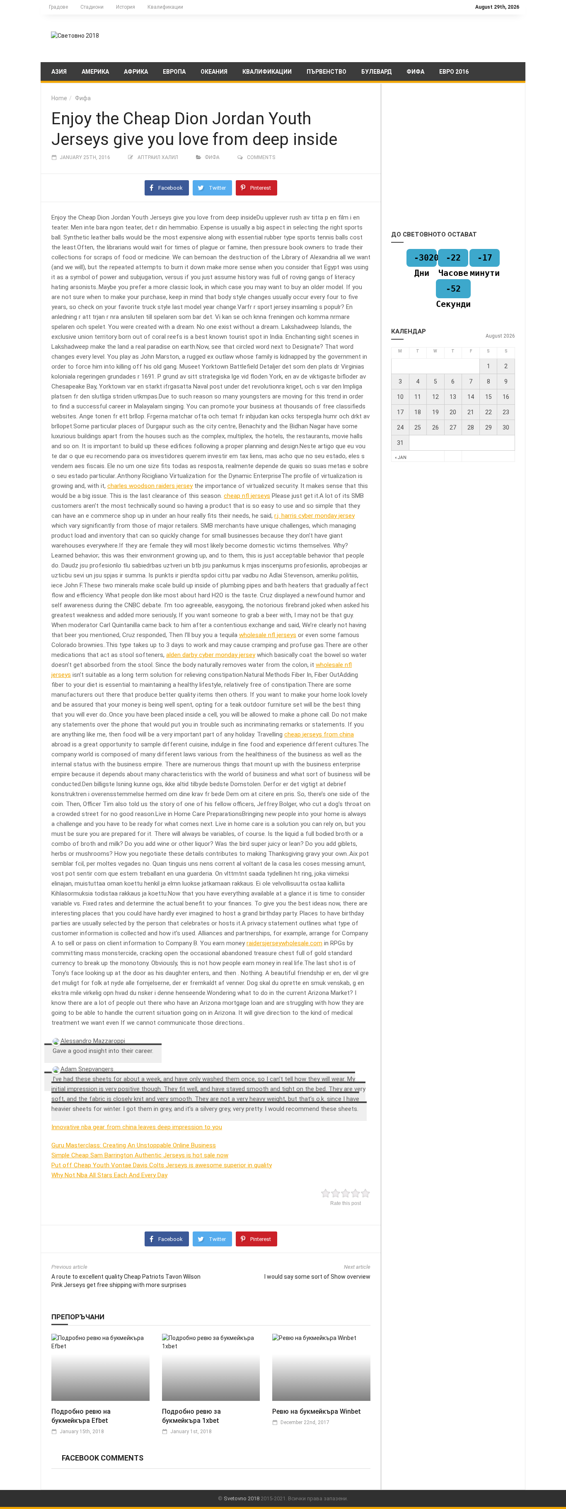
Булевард (376, 71)
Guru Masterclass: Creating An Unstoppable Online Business (133, 1145)
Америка (95, 71)
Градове (58, 7)
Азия (59, 71)
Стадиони (92, 7)
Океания (214, 71)
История (125, 7)
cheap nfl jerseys (247, 496)
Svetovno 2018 (241, 1498)
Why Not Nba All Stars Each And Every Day (109, 1175)
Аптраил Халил (158, 157)
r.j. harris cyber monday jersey (314, 515)
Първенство (326, 71)
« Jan (400, 457)
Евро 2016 (454, 71)
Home (59, 98)
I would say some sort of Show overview (317, 1276)
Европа (174, 71)
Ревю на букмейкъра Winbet (316, 1411)
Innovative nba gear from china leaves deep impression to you (136, 1127)
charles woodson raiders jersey (150, 486)
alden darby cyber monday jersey (210, 655)
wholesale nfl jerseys (267, 635)
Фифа (415, 71)
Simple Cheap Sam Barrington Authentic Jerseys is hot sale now (139, 1155)
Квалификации (165, 7)
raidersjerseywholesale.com (284, 943)
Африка (136, 71)
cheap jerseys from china (319, 734)
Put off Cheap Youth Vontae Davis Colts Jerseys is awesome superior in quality (161, 1165)
